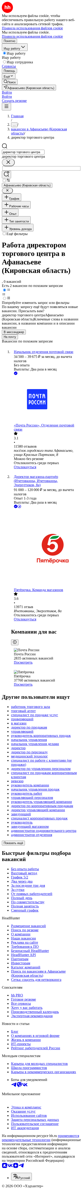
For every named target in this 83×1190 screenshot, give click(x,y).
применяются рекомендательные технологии (40, 1138)
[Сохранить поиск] (6, 174)
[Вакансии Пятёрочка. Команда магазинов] (46, 548)
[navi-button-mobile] (6, 106)
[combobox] (23, 152)
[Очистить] (8, 162)
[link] (10, 82)
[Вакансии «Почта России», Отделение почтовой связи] (46, 399)
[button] (7, 92)
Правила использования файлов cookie (32, 36)
